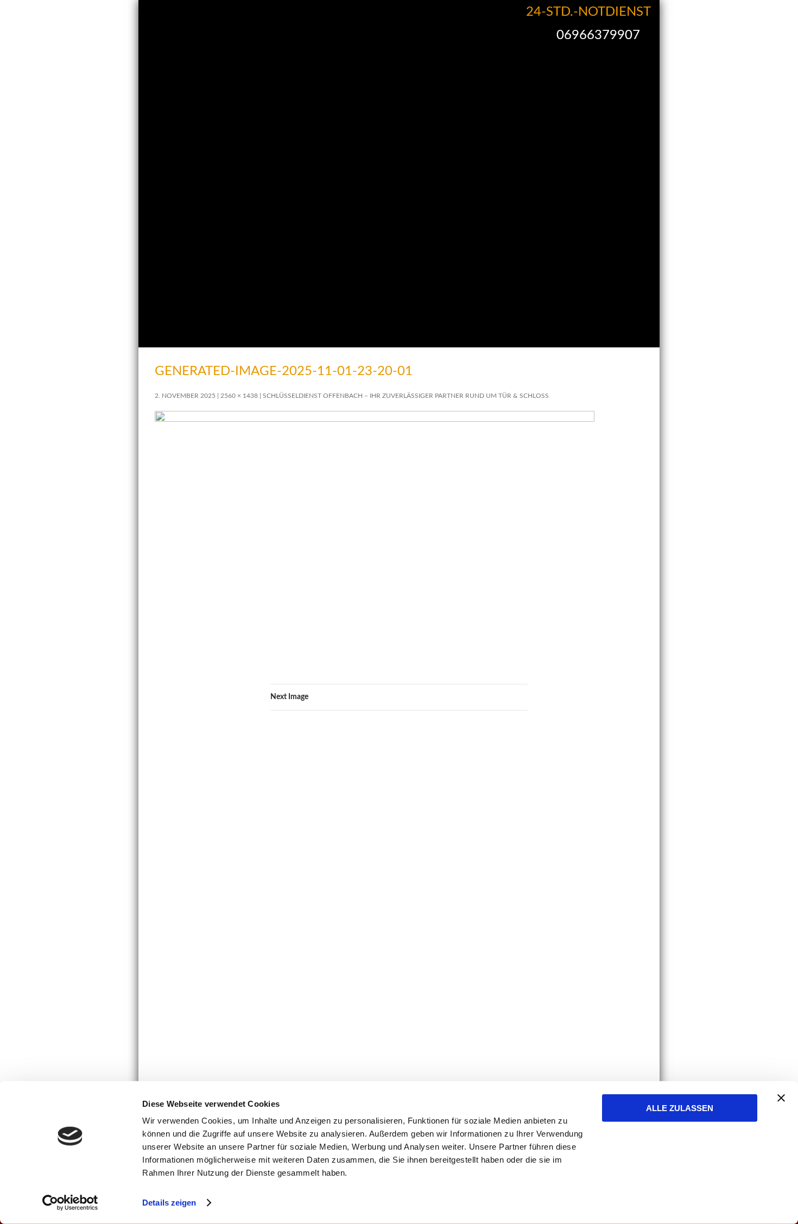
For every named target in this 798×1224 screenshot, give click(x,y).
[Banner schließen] (781, 1098)
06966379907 (598, 35)
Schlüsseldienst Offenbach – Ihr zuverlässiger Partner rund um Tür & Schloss (406, 395)
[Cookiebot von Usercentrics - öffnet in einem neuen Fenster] (70, 1203)
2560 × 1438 (239, 395)
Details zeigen (169, 1202)
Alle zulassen (679, 1108)
